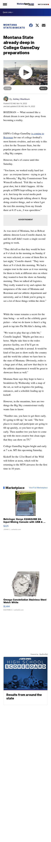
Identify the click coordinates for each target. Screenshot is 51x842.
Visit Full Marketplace (38, 488)
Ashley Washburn (21, 99)
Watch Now (43, 4)
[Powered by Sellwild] (43, 654)
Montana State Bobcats (14, 26)
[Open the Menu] (4, 4)
